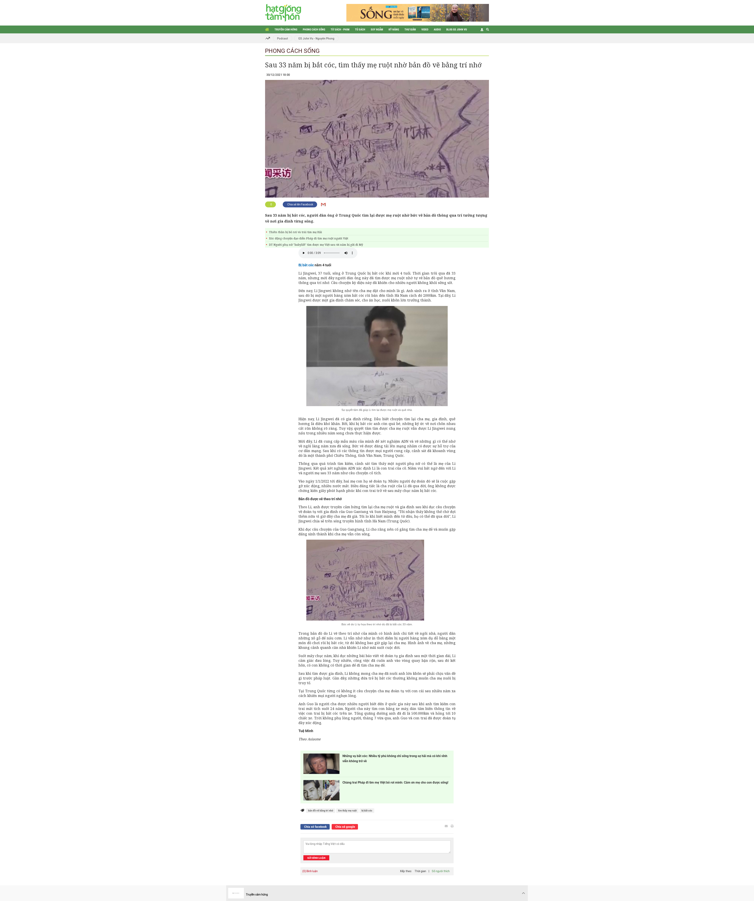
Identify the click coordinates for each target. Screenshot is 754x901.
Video (424, 29)
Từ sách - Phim (340, 29)
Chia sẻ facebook (315, 827)
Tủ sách (360, 29)
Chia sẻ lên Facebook (300, 204)
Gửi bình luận (316, 857)
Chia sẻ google (345, 827)
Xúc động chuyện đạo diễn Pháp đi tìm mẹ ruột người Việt (308, 238)
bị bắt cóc (366, 810)
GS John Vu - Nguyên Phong (316, 38)
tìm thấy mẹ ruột (347, 810)
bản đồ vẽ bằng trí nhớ (320, 810)
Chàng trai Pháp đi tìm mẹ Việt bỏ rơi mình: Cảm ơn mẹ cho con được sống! (395, 782)
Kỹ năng (394, 29)
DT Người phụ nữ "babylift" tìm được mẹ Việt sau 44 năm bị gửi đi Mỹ (316, 244)
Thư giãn (410, 29)
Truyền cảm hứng (286, 29)
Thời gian (420, 871)
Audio (437, 29)
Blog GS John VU (456, 29)
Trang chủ (267, 29)
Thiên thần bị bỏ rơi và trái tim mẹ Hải (295, 232)
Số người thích (441, 871)
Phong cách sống (314, 29)
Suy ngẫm (377, 29)
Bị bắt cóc (306, 265)
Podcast (282, 38)
